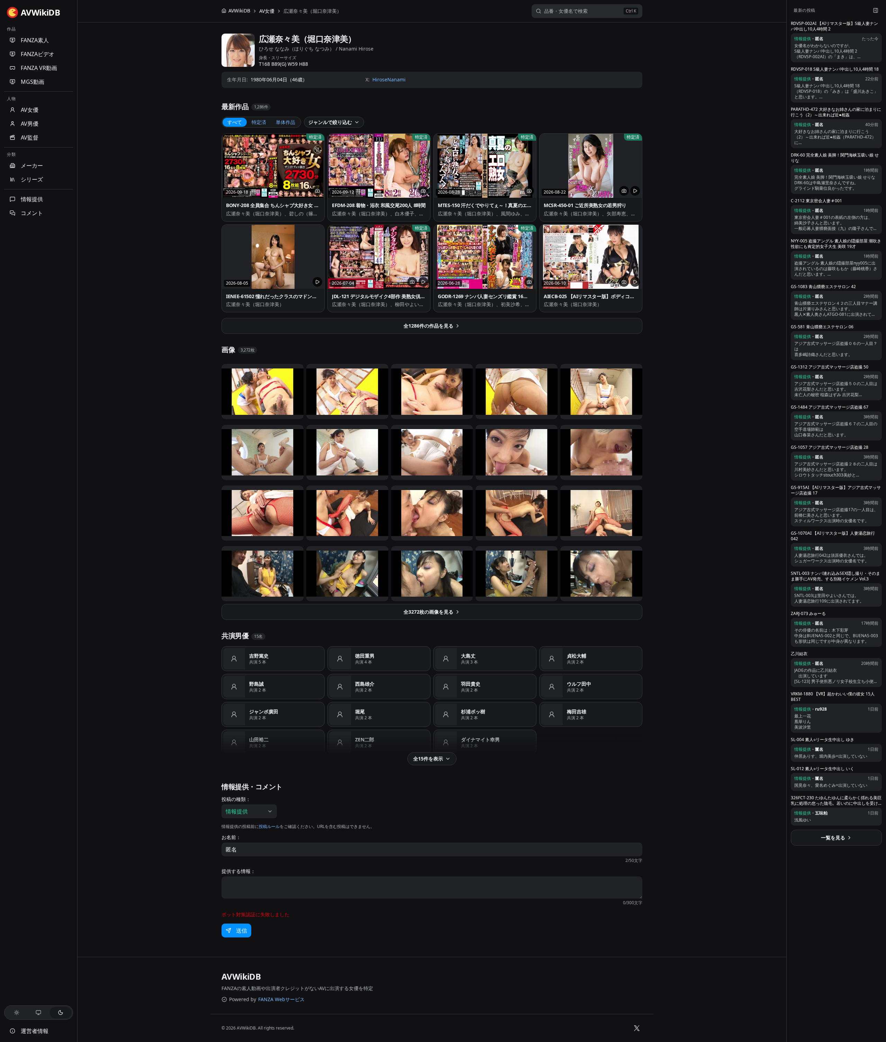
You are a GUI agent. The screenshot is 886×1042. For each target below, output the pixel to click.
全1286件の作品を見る (428, 325)
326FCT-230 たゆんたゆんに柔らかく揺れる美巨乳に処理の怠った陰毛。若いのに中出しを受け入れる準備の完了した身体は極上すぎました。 (836, 800)
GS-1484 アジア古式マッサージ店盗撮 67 (829, 407)
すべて (234, 122)
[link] (312, 11)
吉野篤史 (259, 655)
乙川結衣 (799, 654)
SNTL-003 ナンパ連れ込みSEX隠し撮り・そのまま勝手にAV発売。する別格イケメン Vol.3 (835, 576)
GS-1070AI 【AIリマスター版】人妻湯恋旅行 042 (833, 536)
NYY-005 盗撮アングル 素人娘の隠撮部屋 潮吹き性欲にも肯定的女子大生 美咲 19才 (836, 243)
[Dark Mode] (60, 1012)
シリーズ (32, 179)
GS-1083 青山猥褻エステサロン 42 (823, 287)
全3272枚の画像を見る (428, 611)
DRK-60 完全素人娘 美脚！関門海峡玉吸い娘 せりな (835, 157)
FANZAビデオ (37, 54)
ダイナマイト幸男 (480, 739)
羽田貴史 (470, 683)
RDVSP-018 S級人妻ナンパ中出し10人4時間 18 (835, 69)
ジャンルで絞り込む (330, 122)
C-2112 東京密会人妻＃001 (816, 201)
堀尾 (360, 711)
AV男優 (29, 123)
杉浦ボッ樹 (473, 711)
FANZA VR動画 (39, 68)
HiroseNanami (389, 79)
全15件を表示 (428, 758)
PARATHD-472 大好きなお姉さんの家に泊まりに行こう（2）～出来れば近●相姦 (836, 112)
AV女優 (29, 110)
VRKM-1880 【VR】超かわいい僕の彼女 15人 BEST (833, 696)
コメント (32, 213)
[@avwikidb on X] (636, 1028)
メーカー (32, 165)
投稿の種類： (236, 799)
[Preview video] (635, 191)
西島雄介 (364, 683)
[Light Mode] (16, 1012)
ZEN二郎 (364, 739)
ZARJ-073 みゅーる (808, 613)
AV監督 (29, 137)
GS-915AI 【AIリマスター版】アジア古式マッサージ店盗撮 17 (836, 490)
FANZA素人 (35, 40)
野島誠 (256, 683)
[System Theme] (38, 1012)
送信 (241, 930)
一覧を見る (833, 837)
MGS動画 (32, 82)
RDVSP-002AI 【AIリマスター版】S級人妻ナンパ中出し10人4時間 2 (834, 26)
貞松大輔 (576, 655)
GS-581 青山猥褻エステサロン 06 (822, 327)
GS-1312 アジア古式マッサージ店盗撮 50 (829, 367)
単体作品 (285, 122)
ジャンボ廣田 (263, 711)
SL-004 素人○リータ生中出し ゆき (822, 739)
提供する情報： (238, 871)
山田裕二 (259, 739)
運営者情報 (34, 1031)
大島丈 (468, 655)
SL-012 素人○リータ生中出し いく (822, 769)
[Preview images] (317, 191)
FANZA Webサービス (281, 999)
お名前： (231, 837)
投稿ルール (269, 826)
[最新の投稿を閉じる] (875, 10)
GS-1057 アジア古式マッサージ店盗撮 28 (829, 447)
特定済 (259, 122)
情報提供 (32, 199)
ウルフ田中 (579, 683)
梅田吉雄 (576, 711)
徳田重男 (364, 655)
